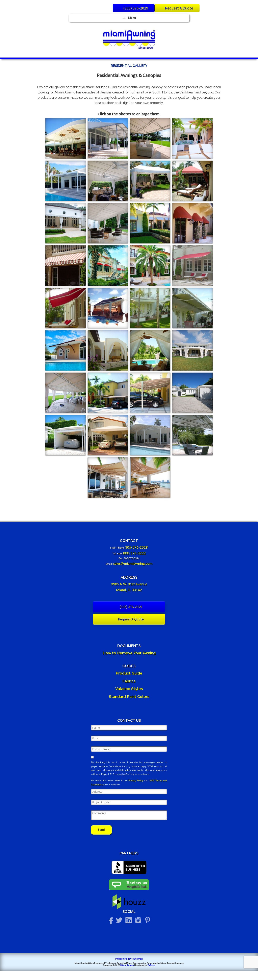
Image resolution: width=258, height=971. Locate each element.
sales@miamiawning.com (132, 564)
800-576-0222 (134, 553)
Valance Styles (129, 688)
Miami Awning (127, 965)
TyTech (151, 965)
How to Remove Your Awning (129, 653)
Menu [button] (132, 18)
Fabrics (129, 681)
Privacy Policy (136, 780)
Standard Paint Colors (129, 696)
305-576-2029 (136, 548)
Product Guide (129, 673)
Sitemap (138, 958)
